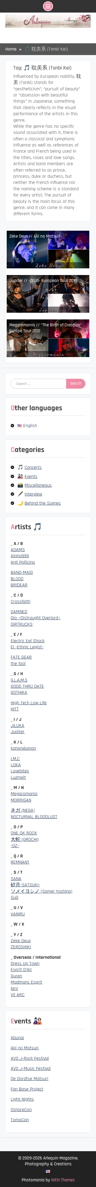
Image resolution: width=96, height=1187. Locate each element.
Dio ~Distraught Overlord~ (36, 618)
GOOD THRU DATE (27, 686)
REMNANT (20, 862)
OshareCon (21, 1110)
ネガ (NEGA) (23, 810)
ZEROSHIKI (21, 947)
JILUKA (17, 725)
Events (31, 476)
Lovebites (20, 771)
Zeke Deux (21, 941)
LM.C (15, 759)
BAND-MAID (22, 572)
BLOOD (17, 579)
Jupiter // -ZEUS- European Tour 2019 (43, 281)
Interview (33, 494)
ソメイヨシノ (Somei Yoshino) (41, 891)
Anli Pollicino (23, 562)
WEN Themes (63, 1180)
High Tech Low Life (29, 703)
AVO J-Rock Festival (30, 1058)
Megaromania (24, 794)
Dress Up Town (25, 963)
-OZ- (15, 845)
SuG (14, 897)
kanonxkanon (23, 748)
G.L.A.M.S (19, 680)
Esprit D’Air (21, 969)
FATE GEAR (21, 657)
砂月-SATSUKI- (25, 885)
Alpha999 (20, 556)
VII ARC (18, 995)
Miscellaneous (38, 485)
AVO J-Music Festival (31, 1068)
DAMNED (19, 612)
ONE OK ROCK (24, 833)
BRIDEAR (19, 585)
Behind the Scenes (43, 503)
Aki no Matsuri (25, 1048)
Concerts (33, 467)
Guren (16, 976)
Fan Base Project (27, 1089)
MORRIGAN (21, 800)
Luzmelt (18, 777)
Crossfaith (20, 601)
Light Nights (22, 1099)
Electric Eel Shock (28, 641)
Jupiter (18, 732)
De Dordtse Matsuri (29, 1079)
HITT (15, 709)
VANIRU (18, 914)
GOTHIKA (19, 692)
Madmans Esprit (26, 982)
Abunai (17, 1038)
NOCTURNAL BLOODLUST (34, 817)
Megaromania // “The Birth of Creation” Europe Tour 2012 (45, 328)
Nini (14, 988)
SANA (16, 879)
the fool (18, 663)
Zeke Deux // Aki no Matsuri (34, 236)
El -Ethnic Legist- (27, 647)
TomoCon (20, 1120)
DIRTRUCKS (22, 624)
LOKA (16, 765)
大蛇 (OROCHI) (25, 839)
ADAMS (18, 550)
